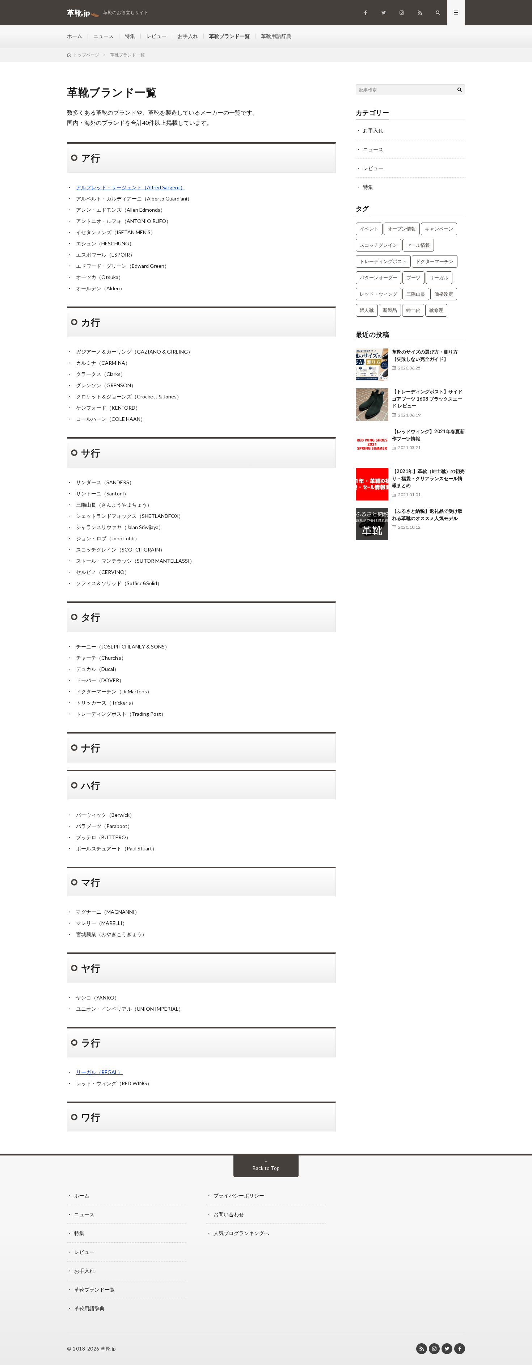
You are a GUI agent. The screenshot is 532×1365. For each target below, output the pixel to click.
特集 (130, 36)
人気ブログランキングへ (241, 1233)
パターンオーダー (378, 277)
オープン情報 (402, 229)
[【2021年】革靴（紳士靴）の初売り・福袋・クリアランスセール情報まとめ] (372, 484)
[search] (459, 89)
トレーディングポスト (383, 261)
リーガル (439, 277)
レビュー (156, 36)
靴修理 (436, 310)
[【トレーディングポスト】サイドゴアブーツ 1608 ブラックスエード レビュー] (372, 404)
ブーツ (413, 277)
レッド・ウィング (378, 294)
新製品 (390, 310)
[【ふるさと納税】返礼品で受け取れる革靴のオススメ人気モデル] (372, 524)
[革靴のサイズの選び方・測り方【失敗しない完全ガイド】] (372, 364)
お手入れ (188, 36)
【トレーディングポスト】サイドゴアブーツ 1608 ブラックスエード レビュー (427, 399)
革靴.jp (108, 1349)
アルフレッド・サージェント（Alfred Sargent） (130, 187)
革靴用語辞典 (276, 36)
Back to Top (266, 1168)
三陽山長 (415, 294)
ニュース (103, 36)
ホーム (74, 36)
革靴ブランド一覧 (229, 36)
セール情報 (418, 245)
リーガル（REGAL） (99, 1072)
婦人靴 (367, 310)
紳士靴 (413, 310)
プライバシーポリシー (239, 1195)
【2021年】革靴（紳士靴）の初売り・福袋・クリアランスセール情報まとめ (428, 478)
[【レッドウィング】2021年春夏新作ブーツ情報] (372, 444)
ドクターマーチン (434, 261)
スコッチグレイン (378, 245)
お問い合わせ (229, 1214)
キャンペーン (439, 229)
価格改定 (443, 294)
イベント (369, 229)
